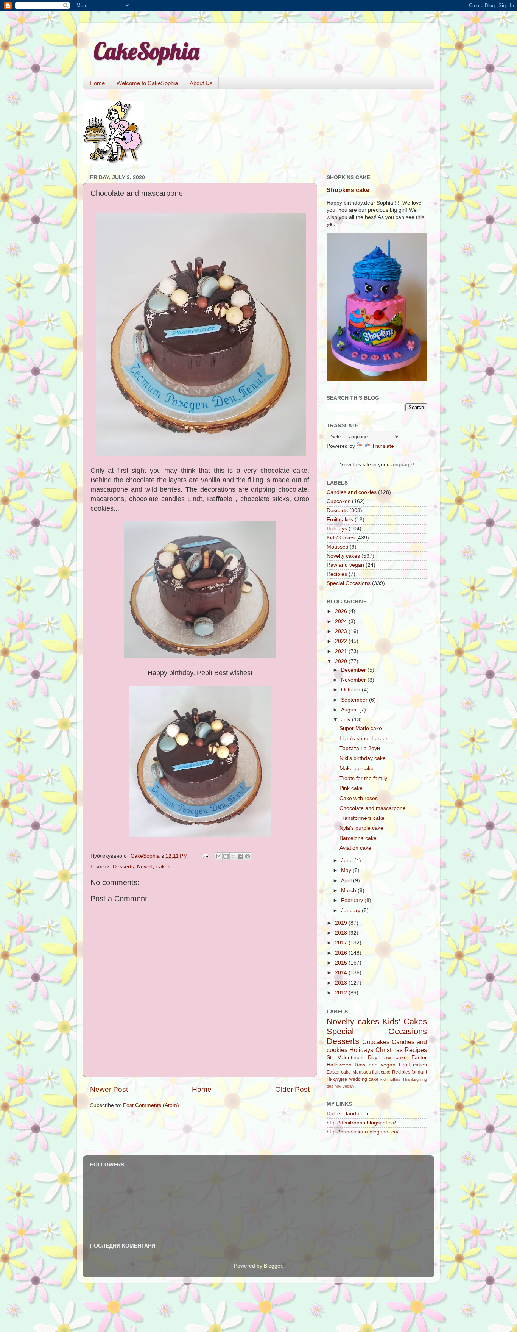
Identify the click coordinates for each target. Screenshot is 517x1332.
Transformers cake (362, 818)
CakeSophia (146, 51)
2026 (342, 611)
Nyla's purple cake (361, 828)
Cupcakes (338, 501)
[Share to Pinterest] (247, 856)
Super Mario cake (360, 728)
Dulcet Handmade (348, 1113)
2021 (342, 651)
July (346, 719)
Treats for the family (363, 778)
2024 (342, 621)
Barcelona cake (358, 838)
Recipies (337, 574)
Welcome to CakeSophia (147, 83)
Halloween (339, 1065)
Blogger (273, 1266)
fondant (419, 1072)
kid (383, 1079)
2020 (342, 661)
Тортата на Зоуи (359, 748)
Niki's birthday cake (362, 758)
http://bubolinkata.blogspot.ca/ (363, 1132)
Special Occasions (349, 583)
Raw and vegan (345, 565)
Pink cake (351, 788)
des (330, 1086)
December (354, 670)
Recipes (416, 1049)
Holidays (337, 529)
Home (97, 83)
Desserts (123, 866)
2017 (342, 943)
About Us (201, 83)
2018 (342, 933)
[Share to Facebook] (240, 856)
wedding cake (364, 1079)
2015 (342, 963)
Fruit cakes (340, 519)
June (347, 860)
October (351, 690)
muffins (393, 1079)
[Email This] (219, 856)
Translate (383, 446)
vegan (348, 1086)
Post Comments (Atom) (151, 1105)
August (350, 710)
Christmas (389, 1049)
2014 (342, 973)
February (352, 900)
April (347, 880)
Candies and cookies (352, 492)
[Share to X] (233, 856)
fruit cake (381, 1072)
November (354, 680)
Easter (419, 1057)
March (349, 890)
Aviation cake (355, 848)
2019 (342, 923)
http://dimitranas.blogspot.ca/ (361, 1123)
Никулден (337, 1079)
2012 (342, 993)
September (355, 700)
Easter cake (339, 1072)
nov (338, 1086)
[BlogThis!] (226, 856)
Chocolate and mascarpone (372, 808)
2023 (342, 631)
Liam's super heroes (363, 738)
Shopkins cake (348, 190)
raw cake (394, 1057)
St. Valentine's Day (352, 1057)
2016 (342, 953)
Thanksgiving (414, 1079)
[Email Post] (204, 856)
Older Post (292, 1089)
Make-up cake (356, 768)
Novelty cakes (153, 866)
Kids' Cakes (341, 538)
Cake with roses (358, 798)
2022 (342, 641)
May (347, 870)
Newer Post (109, 1089)
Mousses (337, 547)
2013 (342, 983)
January (351, 910)
